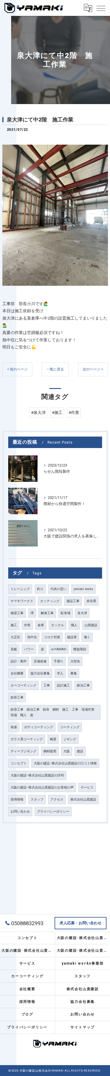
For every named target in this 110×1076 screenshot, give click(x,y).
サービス (87, 787)
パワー (29, 649)
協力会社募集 (40, 673)
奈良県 (91, 601)
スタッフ (37, 799)
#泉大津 (38, 412)
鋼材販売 (49, 751)
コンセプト (19, 763)
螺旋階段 (79, 649)
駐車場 (65, 613)
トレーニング (20, 589)
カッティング (50, 601)
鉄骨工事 (17, 697)
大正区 (15, 637)
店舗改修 (40, 661)
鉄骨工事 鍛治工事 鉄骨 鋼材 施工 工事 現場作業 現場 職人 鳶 (54, 712)
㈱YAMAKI (58, 649)
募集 (73, 673)
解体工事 (47, 613)
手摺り (58, 661)
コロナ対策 (52, 637)
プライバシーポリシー (53, 811)
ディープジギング (23, 751)
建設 (80, 751)
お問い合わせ (20, 811)
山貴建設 (90, 625)
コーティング (69, 727)
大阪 (66, 751)
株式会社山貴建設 (83, 799)
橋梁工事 (17, 613)
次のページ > (93, 369)
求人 (60, 673)
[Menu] (100, 7)
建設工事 (73, 601)
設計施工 (63, 685)
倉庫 (41, 625)
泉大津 (82, 613)
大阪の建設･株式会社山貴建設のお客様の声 (42, 787)
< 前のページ (17, 369)
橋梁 (53, 739)
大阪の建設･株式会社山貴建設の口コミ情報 (65, 763)
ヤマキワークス (22, 601)
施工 (14, 625)
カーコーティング (23, 685)
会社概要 (17, 673)
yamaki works (83, 589)
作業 (27, 625)
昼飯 (14, 649)
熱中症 (32, 637)
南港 (14, 727)
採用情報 (17, 799)
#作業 (74, 412)
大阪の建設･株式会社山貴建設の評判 (37, 775)
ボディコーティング (38, 727)
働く (87, 637)
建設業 (72, 637)
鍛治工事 (83, 685)
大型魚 (75, 661)
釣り (40, 589)
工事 (46, 685)
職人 (74, 625)
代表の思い (58, 589)
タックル (57, 625)
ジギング (69, 739)
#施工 (57, 412)
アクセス (56, 799)
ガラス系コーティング (27, 739)
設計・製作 (19, 661)
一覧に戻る (55, 369)
